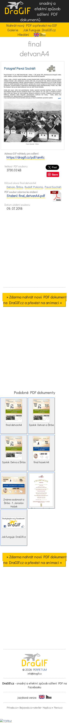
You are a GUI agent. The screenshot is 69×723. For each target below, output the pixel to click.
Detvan (11, 187)
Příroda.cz (12, 707)
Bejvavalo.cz (26, 707)
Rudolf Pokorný (34, 187)
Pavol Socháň (53, 187)
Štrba (19, 187)
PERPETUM (40, 669)
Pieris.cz (58, 707)
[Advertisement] (34, 250)
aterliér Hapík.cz (42, 707)
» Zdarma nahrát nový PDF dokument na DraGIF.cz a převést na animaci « (35, 299)
